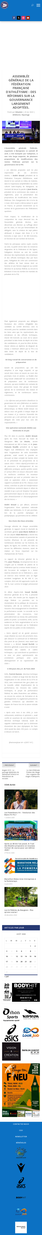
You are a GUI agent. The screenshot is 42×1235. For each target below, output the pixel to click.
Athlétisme (17, 115)
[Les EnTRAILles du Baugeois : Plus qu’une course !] (21, 897)
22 (30, 961)
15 (30, 956)
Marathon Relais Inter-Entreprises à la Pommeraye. (20, 880)
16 (35, 956)
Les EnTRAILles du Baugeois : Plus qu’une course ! (18, 911)
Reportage (26, 115)
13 (21, 956)
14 (26, 956)
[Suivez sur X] (19, 18)
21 (26, 961)
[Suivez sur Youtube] (28, 18)
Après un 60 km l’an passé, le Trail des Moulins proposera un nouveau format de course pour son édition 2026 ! (19, 847)
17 (7, 961)
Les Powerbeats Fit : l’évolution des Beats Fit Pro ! (19, 813)
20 (21, 961)
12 (17, 956)
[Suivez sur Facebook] (14, 18)
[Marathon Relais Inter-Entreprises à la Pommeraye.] (21, 866)
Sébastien (19, 112)
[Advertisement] (21, 43)
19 (17, 961)
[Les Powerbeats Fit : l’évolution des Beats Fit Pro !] (21, 799)
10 (7, 956)
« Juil (6, 976)
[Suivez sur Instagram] (23, 18)
